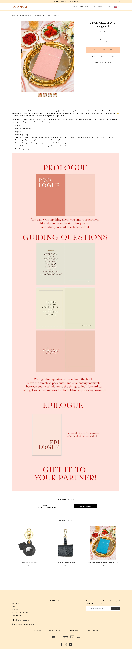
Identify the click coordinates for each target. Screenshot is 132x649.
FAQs (93, 6)
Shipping (101, 6)
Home (14, 15)
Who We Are (84, 6)
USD (118, 6)
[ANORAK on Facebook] (61, 645)
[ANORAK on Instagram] (66, 645)
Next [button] (79, 56)
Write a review (85, 506)
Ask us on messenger (104, 63)
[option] (47, 56)
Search (50, 630)
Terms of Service (76, 630)
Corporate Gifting (55, 600)
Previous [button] (15, 56)
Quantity (103, 39)
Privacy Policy (61, 630)
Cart (109, 6)
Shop (75, 6)
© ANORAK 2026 (39, 630)
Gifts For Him (24, 15)
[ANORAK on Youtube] (70, 645)
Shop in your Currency (20, 612)
